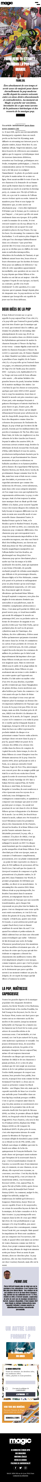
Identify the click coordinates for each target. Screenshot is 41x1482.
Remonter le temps (12, 1417)
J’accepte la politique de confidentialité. (21, 1389)
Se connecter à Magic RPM (20, 1450)
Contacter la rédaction (20, 1475)
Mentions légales (20, 1456)
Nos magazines (20, 1453)
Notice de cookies (20, 1460)
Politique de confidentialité (20, 1463)
